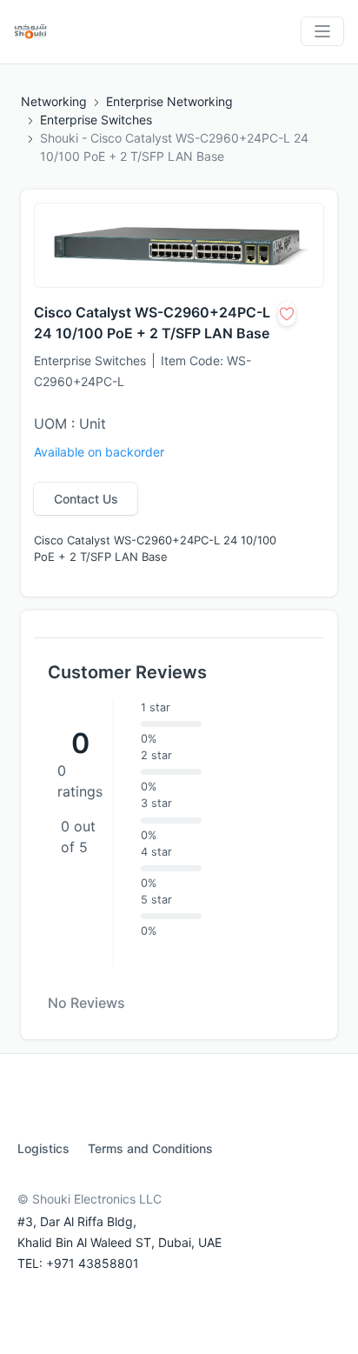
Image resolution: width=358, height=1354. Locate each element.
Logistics (43, 1148)
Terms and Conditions (150, 1148)
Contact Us (86, 498)
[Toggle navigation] (322, 31)
